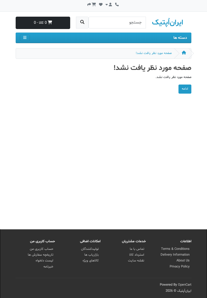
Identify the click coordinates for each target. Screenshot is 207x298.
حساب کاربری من (41, 249)
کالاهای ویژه (91, 260)
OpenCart (184, 285)
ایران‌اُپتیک (167, 23)
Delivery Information (175, 255)
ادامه (185, 89)
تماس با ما (137, 249)
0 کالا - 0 (41, 22)
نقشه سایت (136, 260)
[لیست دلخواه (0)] (100, 4)
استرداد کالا (136, 255)
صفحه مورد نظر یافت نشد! (154, 53)
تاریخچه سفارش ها (40, 255)
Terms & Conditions (175, 249)
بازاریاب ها (91, 255)
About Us (183, 260)
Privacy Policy (180, 266)
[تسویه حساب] (89, 4)
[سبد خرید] (94, 4)
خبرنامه (48, 266)
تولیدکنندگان (90, 249)
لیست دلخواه (44, 260)
